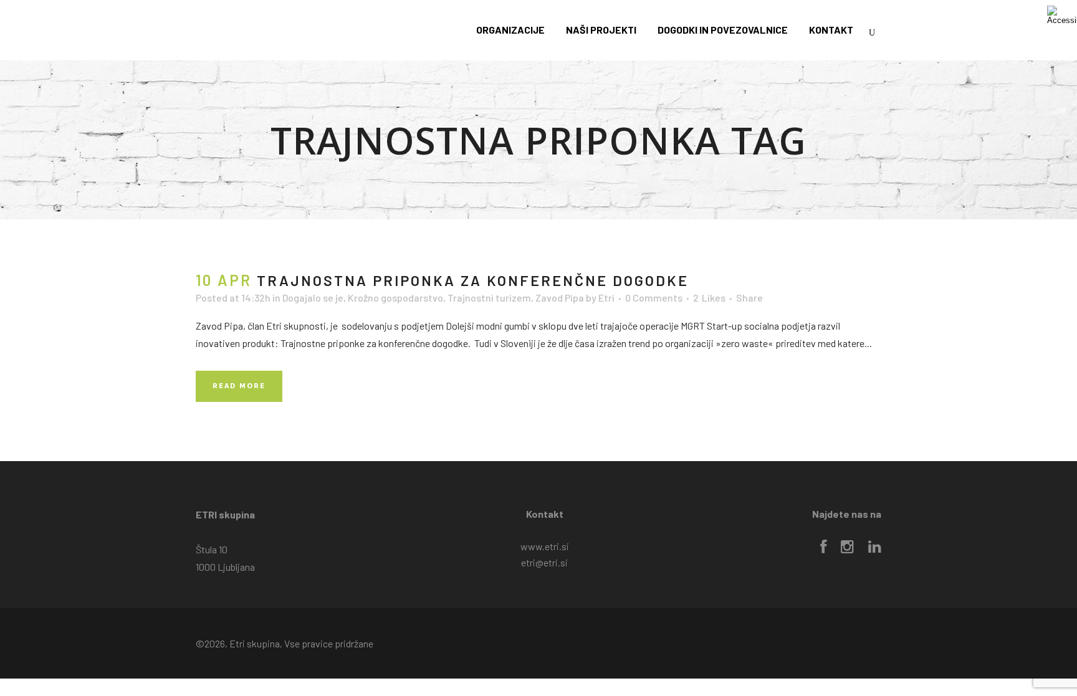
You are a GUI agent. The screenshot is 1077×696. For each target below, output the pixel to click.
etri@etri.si (544, 562)
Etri (606, 297)
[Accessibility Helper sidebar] (1062, 15)
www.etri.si (544, 546)
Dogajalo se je (312, 297)
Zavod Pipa (559, 297)
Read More (239, 386)
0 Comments (653, 297)
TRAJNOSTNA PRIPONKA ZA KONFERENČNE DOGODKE (473, 280)
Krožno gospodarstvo (395, 297)
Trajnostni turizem (489, 297)
